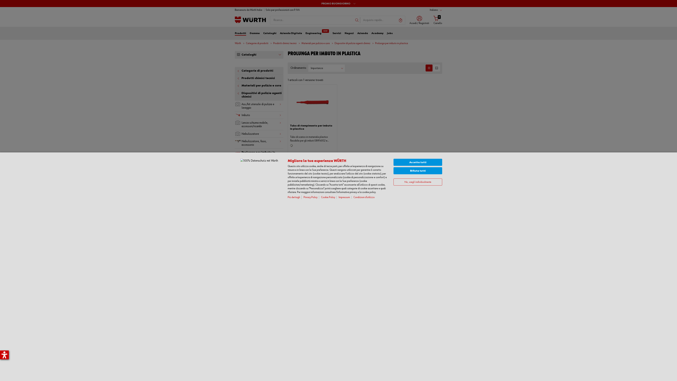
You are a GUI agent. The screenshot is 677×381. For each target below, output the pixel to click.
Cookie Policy (328, 197)
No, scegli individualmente (417, 182)
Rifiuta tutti (418, 171)
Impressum (344, 197)
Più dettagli (294, 197)
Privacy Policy (311, 197)
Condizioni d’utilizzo (364, 197)
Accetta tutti (417, 162)
